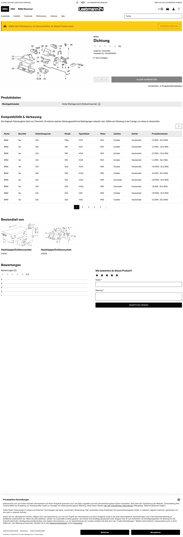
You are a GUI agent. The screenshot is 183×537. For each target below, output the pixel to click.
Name (98, 280)
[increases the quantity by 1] (105, 80)
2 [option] (82, 207)
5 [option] (100, 207)
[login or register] (173, 8)
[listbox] (91, 207)
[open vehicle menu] (167, 8)
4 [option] (94, 207)
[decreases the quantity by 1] (98, 80)
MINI (13, 9)
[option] (106, 207)
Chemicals (28, 16)
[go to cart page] (179, 8)
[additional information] (99, 104)
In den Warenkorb (147, 79)
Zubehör (16, 16)
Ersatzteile (5, 16)
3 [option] (88, 207)
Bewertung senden (138, 305)
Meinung (99, 290)
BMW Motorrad (25, 9)
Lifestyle (53, 16)
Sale (63, 16)
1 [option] (76, 207)
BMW (5, 9)
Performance (41, 16)
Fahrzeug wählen (169, 26)
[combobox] (153, 16)
